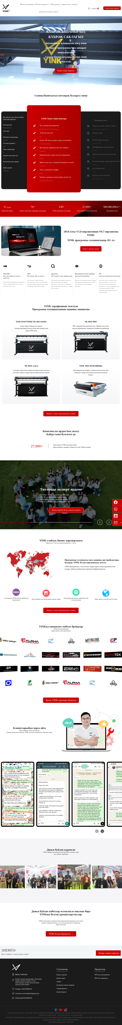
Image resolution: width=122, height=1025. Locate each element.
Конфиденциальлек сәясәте (60, 1022)
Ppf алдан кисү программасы (72, 1017)
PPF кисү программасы (27, 4)
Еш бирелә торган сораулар (65, 985)
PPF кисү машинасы (41, 4)
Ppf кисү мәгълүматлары (97, 1017)
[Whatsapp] (114, 721)
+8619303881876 (26, 989)
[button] (99, 522)
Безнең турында (62, 975)
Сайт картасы (63, 1015)
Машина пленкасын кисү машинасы (43, 1017)
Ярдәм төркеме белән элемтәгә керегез (66, 510)
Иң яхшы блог (77, 1015)
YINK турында (54, 4)
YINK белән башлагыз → (61, 934)
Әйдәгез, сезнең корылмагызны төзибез (60, 414)
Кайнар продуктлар (47, 1015)
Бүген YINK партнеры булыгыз (61, 700)
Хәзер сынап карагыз (112, 8)
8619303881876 (27, 998)
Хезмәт (59, 981)
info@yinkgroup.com (32, 993)
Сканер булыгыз (62, 988)
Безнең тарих (61, 978)
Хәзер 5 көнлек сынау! (91, 249)
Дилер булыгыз (61, 992)
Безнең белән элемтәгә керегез (48, 12)
